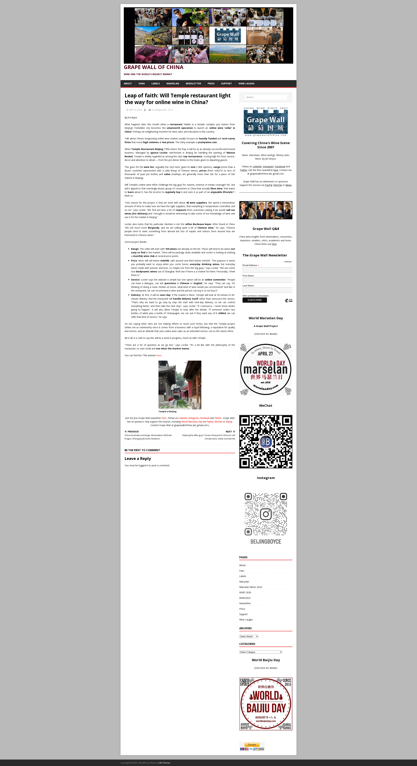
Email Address (251, 265)
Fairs (142, 83)
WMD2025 (245, 597)
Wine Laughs (246, 83)
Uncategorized (159, 109)
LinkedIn (182, 418)
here (158, 355)
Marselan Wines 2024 (250, 587)
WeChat (218, 421)
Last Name (248, 285)
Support (226, 83)
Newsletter (193, 83)
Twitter (218, 418)
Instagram (193, 418)
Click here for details (265, 333)
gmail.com (278, 173)
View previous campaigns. (256, 295)
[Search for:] (266, 97)
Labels (155, 83)
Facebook (204, 418)
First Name (248, 275)
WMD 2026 (245, 592)
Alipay (229, 421)
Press (211, 83)
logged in (143, 465)
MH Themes (164, 762)
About (128, 83)
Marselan (172, 83)
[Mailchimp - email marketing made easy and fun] (292, 303)
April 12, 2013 (135, 109)
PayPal (210, 421)
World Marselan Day (191, 421)
